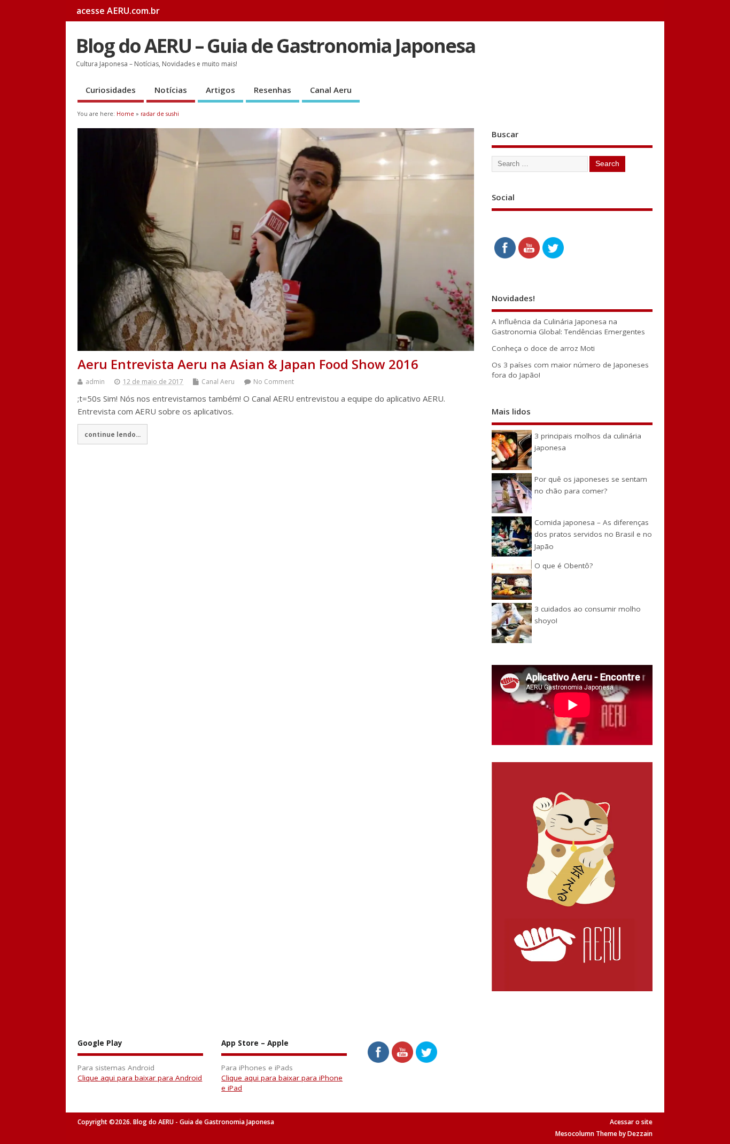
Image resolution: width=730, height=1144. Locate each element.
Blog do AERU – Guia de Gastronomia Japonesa (275, 46)
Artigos (220, 89)
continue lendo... (112, 434)
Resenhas (272, 89)
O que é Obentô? (563, 565)
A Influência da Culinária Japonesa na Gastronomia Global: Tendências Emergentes (568, 326)
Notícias (170, 89)
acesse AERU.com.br (118, 11)
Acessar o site (631, 1121)
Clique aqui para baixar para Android (139, 1078)
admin (95, 381)
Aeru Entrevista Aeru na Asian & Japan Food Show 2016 (247, 364)
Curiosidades (111, 89)
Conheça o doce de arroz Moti (543, 348)
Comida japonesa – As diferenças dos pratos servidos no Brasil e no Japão (593, 534)
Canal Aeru (331, 89)
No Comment (273, 381)
